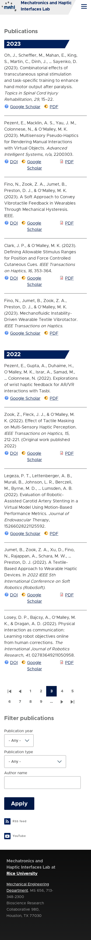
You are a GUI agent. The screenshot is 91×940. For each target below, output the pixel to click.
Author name (15, 773)
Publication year (18, 731)
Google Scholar (25, 107)
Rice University (22, 874)
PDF (54, 107)
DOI (14, 162)
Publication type (18, 752)
